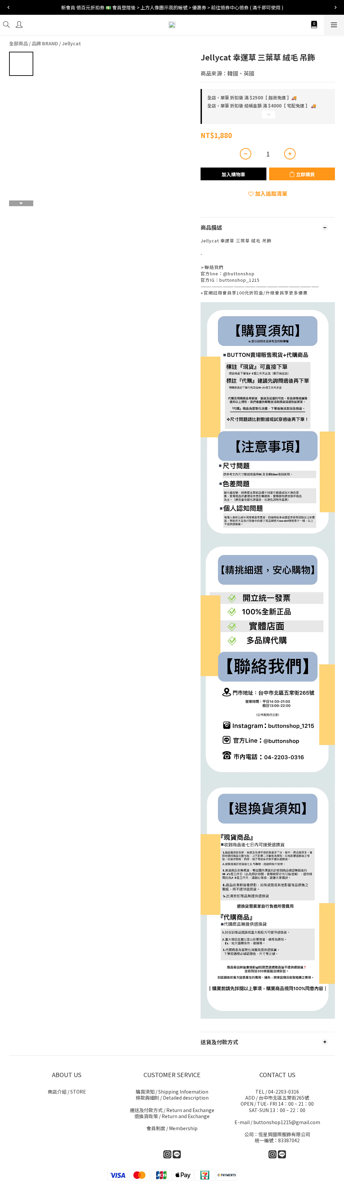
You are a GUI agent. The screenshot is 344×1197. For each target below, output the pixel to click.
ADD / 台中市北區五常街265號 (277, 1097)
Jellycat (71, 43)
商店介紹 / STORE (67, 1091)
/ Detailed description (172, 1097)
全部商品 (18, 43)
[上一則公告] (8, 7)
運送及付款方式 (172, 1110)
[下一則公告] (336, 7)
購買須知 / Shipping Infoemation (172, 1091)
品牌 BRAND (45, 43)
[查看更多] (268, 117)
